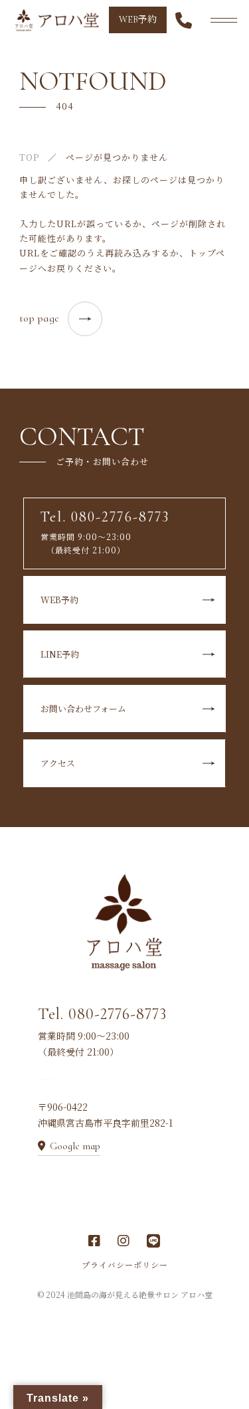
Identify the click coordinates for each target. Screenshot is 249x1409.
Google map (75, 1146)
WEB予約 (138, 19)
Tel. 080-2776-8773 (102, 1014)
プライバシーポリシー (125, 1264)
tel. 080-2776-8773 (89, 461)
